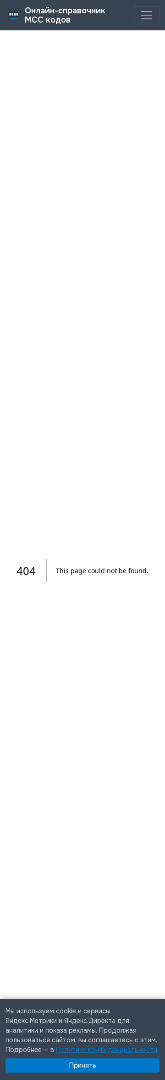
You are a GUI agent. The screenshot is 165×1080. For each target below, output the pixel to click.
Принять (82, 1065)
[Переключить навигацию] (147, 15)
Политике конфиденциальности (106, 1050)
